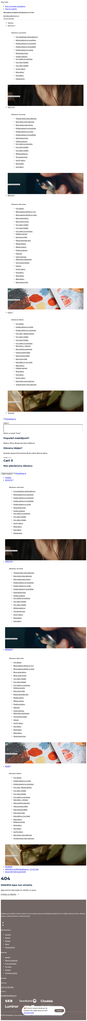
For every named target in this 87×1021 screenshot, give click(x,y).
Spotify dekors (20, 69)
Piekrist (59, 1010)
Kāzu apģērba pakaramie (24, 349)
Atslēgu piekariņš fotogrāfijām (26, 47)
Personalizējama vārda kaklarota (27, 37)
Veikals (10, 23)
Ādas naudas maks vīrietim (24, 125)
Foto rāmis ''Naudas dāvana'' (25, 334)
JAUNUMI (8, 867)
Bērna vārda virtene (22, 221)
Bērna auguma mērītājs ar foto (26, 212)
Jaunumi (11, 413)
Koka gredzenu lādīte (23, 356)
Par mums (8, 967)
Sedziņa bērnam (21, 257)
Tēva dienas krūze (21, 157)
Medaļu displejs (21, 244)
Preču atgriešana (10, 964)
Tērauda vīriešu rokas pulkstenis (26, 118)
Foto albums (20, 208)
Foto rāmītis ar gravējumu (24, 59)
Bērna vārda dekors (22, 218)
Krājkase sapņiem (21, 234)
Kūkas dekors (20, 279)
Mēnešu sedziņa (21, 247)
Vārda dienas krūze (22, 53)
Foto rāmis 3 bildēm (22, 66)
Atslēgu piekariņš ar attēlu (24, 50)
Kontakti (8, 970)
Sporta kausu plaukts (22, 263)
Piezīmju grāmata (21, 56)
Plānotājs (19, 254)
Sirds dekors (20, 75)
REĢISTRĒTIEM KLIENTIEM (15, 872)
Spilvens (18, 266)
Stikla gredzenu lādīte (23, 352)
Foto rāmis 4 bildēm (22, 62)
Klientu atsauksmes (11, 960)
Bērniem (11, 195)
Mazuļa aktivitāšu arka (23, 240)
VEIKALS (8, 478)
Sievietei (11, 25)
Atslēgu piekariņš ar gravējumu (26, 43)
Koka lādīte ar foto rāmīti (24, 362)
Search (6, 423)
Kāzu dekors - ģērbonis (23, 346)
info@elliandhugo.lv (8, 996)
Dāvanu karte (20, 79)
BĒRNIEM (8, 650)
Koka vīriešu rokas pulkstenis (25, 122)
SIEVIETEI (9, 480)
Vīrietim (11, 107)
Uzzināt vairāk (29, 1013)
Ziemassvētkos (10, 947)
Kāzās (10, 312)
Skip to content (11, 9)
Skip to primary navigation (15, 6)
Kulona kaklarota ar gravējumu (26, 40)
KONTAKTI (22, 869)
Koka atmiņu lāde (21, 237)
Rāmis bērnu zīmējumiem (24, 259)
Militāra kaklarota (22, 154)
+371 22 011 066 (7, 987)
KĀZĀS (7, 766)
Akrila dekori (20, 72)
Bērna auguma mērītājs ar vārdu (26, 215)
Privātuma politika (11, 973)
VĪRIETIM (8, 562)
